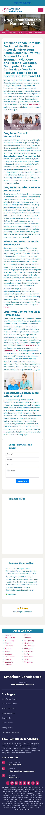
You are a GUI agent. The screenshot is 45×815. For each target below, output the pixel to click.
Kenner (7, 651)
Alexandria (9, 635)
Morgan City (29, 640)
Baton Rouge (10, 638)
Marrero (8, 665)
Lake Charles (10, 656)
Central (7, 643)
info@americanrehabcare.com (22, 771)
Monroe (27, 638)
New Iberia (28, 643)
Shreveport (28, 656)
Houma (7, 648)
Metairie (27, 635)
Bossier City (9, 640)
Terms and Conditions (10, 732)
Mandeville (9, 662)
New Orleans (29, 646)
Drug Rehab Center (9, 699)
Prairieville (28, 651)
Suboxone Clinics (8, 713)
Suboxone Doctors (9, 704)
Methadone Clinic (9, 708)
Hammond (12, 33)
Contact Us (6, 718)
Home (4, 33)
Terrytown (28, 662)
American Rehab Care (22, 677)
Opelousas (28, 648)
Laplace (8, 659)
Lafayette (8, 654)
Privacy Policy (7, 727)
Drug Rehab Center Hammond (30, 33)
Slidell (26, 659)
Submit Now (22, 481)
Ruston (27, 654)
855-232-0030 (22, 3)
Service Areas (7, 723)
